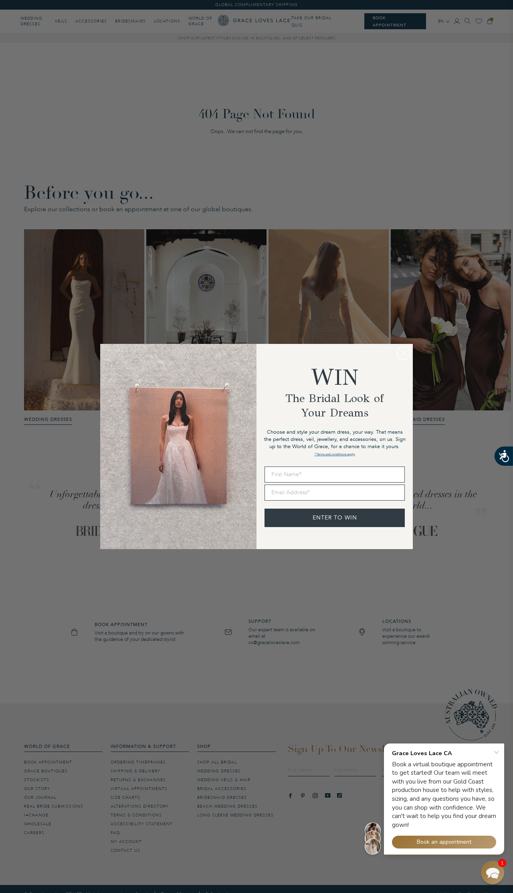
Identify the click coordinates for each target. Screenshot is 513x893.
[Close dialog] (404, 353)
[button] (492, 872)
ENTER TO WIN (335, 517)
